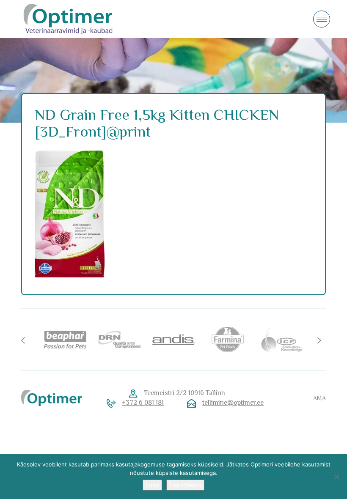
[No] (336, 476)
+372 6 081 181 (143, 402)
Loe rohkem (185, 485)
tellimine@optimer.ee (233, 402)
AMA (319, 398)
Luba (152, 485)
